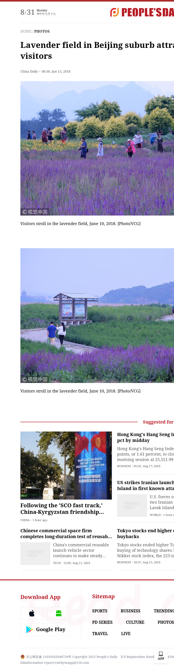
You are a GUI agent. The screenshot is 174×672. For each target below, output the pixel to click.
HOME (26, 31)
